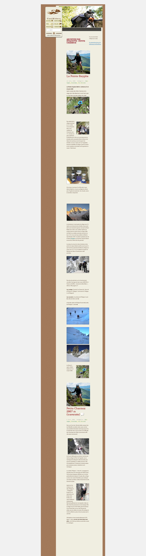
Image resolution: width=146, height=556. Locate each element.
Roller (56, 24)
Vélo (47, 24)
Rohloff (48, 26)
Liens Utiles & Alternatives (53, 35)
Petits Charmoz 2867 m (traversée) (76, 411)
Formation (57, 26)
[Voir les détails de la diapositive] (99, 27)
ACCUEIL (48, 20)
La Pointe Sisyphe (77, 76)
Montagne (57, 20)
